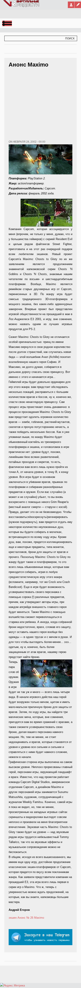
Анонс (21, 917)
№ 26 (29, 917)
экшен (13, 917)
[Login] (71, 5)
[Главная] (21, 6)
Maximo (39, 917)
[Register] (78, 5)
